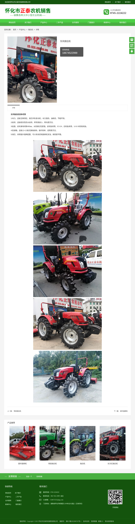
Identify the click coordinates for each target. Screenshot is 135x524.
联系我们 (128, 2)
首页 (15, 29)
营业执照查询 (109, 521)
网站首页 (108, 2)
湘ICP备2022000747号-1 (73, 521)
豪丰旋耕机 (124, 411)
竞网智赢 (39, 476)
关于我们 (118, 2)
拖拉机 (30, 29)
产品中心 (22, 29)
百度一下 (29, 476)
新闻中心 (8, 504)
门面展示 (19, 500)
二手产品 (19, 497)
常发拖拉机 (17, 411)
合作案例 (8, 500)
